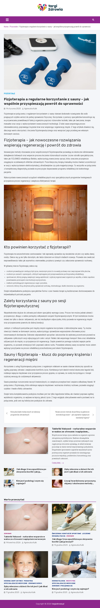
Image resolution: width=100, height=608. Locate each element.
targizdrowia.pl (58, 604)
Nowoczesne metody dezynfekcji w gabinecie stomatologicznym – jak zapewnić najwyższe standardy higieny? (72, 415)
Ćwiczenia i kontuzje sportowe (66, 533)
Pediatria (28, 581)
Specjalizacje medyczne (15, 583)
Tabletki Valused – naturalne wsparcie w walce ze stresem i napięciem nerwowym (74, 431)
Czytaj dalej (56, 463)
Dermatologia (58, 581)
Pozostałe (9, 94)
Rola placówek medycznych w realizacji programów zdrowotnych (25, 413)
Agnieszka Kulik (30, 109)
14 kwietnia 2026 (13, 542)
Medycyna (70, 581)
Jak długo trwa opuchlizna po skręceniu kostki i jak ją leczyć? (31, 472)
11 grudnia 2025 (12, 592)
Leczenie (86, 533)
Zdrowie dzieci (35, 583)
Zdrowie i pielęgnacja (62, 586)
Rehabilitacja (58, 536)
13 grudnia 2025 (61, 545)
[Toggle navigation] (7, 19)
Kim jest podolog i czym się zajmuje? (70, 589)
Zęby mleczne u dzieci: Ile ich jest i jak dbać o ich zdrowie (79, 470)
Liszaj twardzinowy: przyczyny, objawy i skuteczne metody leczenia (80, 483)
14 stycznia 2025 (13, 109)
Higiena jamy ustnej (13, 581)
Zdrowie (7, 533)
